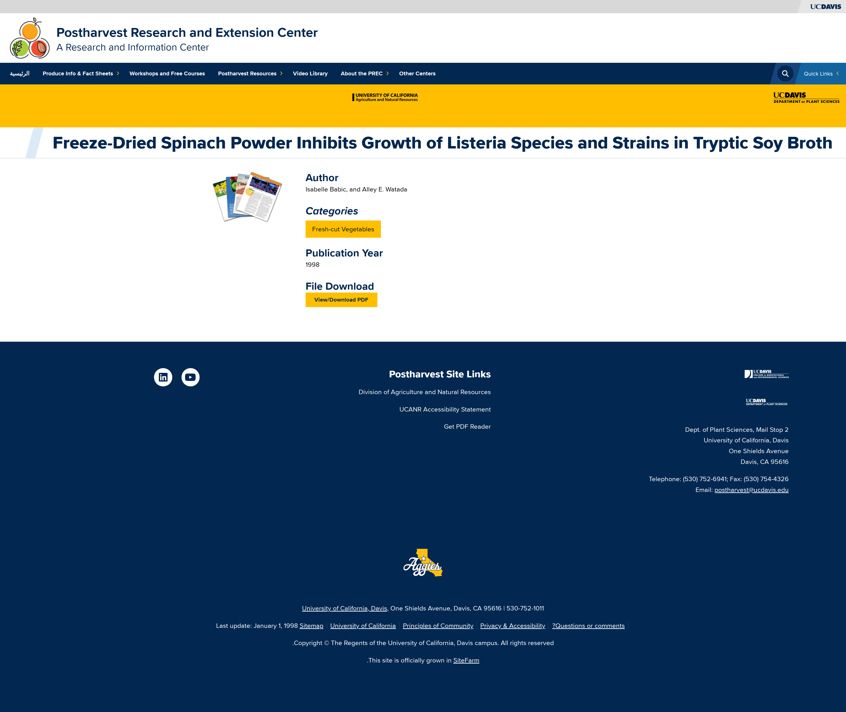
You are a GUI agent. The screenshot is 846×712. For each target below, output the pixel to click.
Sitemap (311, 625)
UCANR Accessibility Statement (445, 409)
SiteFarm (466, 660)
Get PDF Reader (467, 426)
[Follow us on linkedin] (163, 377)
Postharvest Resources (247, 73)
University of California (363, 625)
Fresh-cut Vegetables (343, 229)
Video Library (310, 73)
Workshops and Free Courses (167, 73)
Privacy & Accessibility (512, 625)
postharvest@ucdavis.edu (751, 489)
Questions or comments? (588, 625)
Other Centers (417, 73)
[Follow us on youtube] (191, 377)
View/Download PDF (341, 299)
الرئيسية (20, 73)
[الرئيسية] (30, 37)
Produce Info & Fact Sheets (78, 73)
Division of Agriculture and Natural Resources (425, 392)
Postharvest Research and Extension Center (187, 32)
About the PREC (362, 73)
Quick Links (818, 73)
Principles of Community (438, 625)
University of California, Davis (344, 608)
